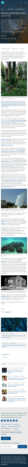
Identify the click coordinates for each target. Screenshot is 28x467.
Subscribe (22, 446)
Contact (3, 35)
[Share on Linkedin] (12, 39)
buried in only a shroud (6, 145)
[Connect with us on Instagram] (5, 421)
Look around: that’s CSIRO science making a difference (16, 385)
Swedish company (5, 296)
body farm (3, 220)
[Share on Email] (15, 39)
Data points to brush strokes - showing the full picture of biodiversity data (17, 378)
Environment (5, 357)
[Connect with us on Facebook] (2, 421)
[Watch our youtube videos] (17, 421)
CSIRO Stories (10, 9)
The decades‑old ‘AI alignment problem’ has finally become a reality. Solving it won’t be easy (17, 400)
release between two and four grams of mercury (14, 180)
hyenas (8, 123)
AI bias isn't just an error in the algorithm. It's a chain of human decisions (15, 371)
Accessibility (16, 424)
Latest (4, 363)
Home (2, 9)
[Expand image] (14, 198)
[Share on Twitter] (9, 39)
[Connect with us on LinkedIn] (8, 421)
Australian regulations (6, 139)
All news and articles (19, 9)
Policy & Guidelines (5, 428)
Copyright (3, 426)
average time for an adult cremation (14, 165)
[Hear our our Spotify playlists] (11, 421)
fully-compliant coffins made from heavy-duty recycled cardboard (13, 150)
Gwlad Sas (7, 312)
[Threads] (14, 421)
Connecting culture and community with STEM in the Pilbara (17, 392)
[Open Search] (25, 2)
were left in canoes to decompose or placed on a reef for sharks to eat (14, 120)
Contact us (6, 438)
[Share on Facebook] (6, 39)
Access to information (6, 424)
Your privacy (15, 428)
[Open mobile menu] (21, 2)
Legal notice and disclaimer (14, 426)
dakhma (7, 116)
